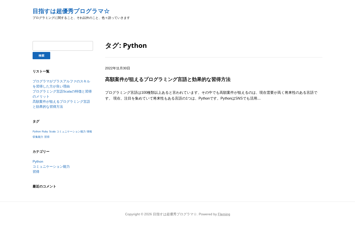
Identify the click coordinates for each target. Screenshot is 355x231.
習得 (47, 136)
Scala (52, 131)
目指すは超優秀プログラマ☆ (71, 11)
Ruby (45, 131)
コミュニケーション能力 (71, 131)
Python (37, 131)
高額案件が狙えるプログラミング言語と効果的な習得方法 (168, 79)
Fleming (224, 214)
